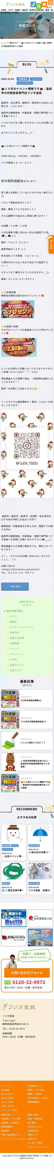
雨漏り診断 (33, 1114)
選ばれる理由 (7, 1097)
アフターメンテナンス (21, 627)
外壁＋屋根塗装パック (11, 1134)
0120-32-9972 (28, 982)
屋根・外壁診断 (35, 1118)
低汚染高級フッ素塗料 (38, 1097)
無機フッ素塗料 (35, 1093)
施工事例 (51, 244)
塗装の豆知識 (17, 637)
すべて (13, 616)
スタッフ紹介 (7, 1101)
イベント (14, 648)
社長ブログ (16, 670)
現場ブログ (14, 43)
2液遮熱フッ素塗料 (10, 1122)
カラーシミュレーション (39, 1146)
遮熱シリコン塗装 (36, 1089)
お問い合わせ (7, 1106)
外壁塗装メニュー (36, 1085)
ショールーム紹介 (9, 1110)
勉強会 (13, 621)
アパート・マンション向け (13, 1138)
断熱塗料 (5, 1130)
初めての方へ (7, 1093)
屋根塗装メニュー (9, 1114)
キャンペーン (17, 654)
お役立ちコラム (35, 1126)
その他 (13, 659)
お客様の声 (33, 1130)
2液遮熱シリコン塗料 (11, 1118)
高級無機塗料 (34, 1101)
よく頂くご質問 (35, 1142)
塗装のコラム (17, 664)
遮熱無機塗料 (7, 1126)
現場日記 (14, 632)
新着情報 (14, 643)
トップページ (7, 1085)
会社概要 (5, 1089)
